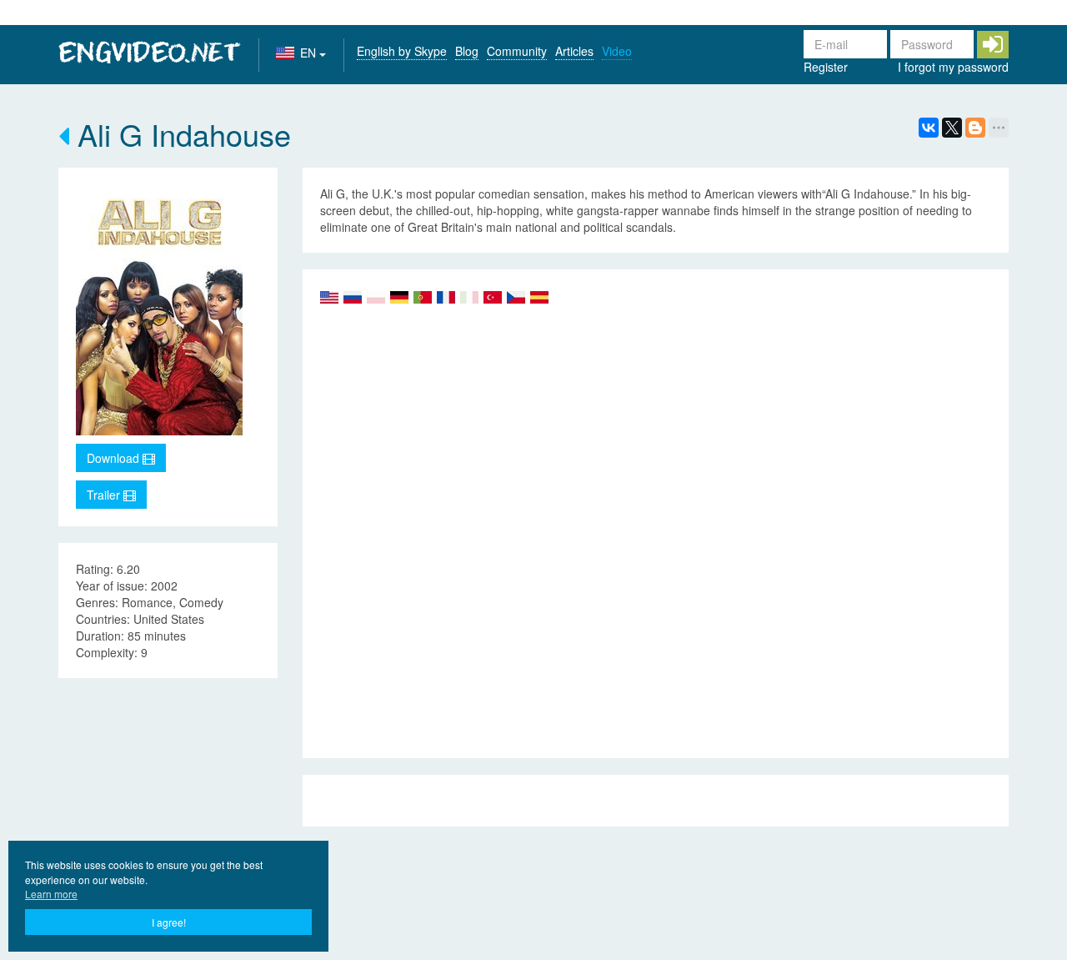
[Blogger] (975, 128)
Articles (574, 51)
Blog (466, 51)
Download (115, 458)
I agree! (169, 922)
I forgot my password (953, 66)
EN (309, 52)
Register (826, 66)
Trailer (105, 494)
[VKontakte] (929, 128)
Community (517, 51)
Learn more (51, 894)
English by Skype (402, 51)
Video (617, 51)
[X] (952, 128)
